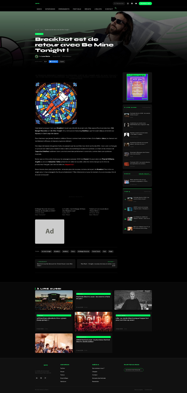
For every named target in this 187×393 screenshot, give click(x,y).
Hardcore (63, 381)
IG (36, 378)
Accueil (37, 29)
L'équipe (94, 371)
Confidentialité (148, 389)
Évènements (64, 9)
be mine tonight (46, 251)
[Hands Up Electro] (37, 3)
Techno (62, 368)
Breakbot (57, 251)
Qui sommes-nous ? (98, 368)
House (62, 371)
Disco (42, 29)
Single (110, 251)
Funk (104, 251)
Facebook (54, 61)
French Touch (96, 251)
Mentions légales (138, 389)
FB (41, 378)
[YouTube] (136, 3)
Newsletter (145, 3)
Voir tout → (144, 173)
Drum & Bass (64, 378)
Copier (62, 61)
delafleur (65, 251)
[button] (37, 3)
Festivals (77, 9)
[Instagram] (127, 3)
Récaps (88, 9)
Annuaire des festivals (99, 378)
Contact (109, 9)
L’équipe (98, 9)
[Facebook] (132, 3)
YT (45, 378)
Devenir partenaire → (134, 369)
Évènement (82, 337)
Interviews (50, 9)
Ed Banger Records (83, 251)
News (39, 9)
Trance (62, 375)
